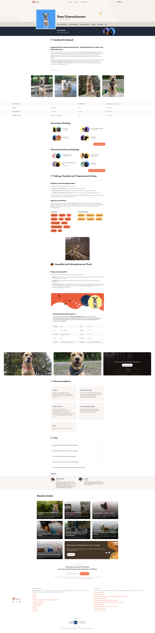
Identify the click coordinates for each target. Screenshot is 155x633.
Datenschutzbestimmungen (86, 578)
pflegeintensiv (59, 115)
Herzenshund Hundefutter (100, 610)
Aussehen (93, 24)
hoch (118, 103)
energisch (62, 215)
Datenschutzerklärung (88, 628)
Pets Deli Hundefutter (99, 592)
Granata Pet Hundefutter (99, 594)
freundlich (54, 215)
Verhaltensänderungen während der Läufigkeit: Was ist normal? (108, 602)
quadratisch (63, 342)
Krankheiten (100, 24)
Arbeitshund (90, 219)
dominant (66, 226)
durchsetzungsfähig (56, 226)
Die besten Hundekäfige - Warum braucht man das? (106, 606)
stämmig (68, 342)
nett (60, 230)
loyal (69, 215)
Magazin (70, 2)
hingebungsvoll (55, 223)
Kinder (92, 342)
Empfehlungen (83, 2)
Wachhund (81, 215)
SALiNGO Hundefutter (99, 604)
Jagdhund (99, 219)
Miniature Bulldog (37, 605)
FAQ (106, 24)
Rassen (76, 2)
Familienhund (90, 215)
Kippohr (68, 334)
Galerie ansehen (127, 365)
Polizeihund (99, 215)
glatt (62, 330)
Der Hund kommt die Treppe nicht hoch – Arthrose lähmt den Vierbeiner (110, 596)
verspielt (68, 219)
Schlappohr (63, 334)
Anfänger (89, 342)
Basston (34, 607)
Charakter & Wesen (73, 24)
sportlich (72, 342)
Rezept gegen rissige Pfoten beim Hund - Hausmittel (106, 600)
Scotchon (35, 596)
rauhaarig (65, 330)
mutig (61, 219)
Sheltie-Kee (35, 609)
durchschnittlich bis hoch (111, 103)
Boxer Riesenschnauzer (38, 603)
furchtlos (64, 223)
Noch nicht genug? (77, 564)
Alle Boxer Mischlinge (99, 144)
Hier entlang (71, 554)
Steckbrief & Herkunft (62, 24)
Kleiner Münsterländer (38, 601)
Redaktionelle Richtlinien (71, 628)
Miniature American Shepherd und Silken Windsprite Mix (46, 599)
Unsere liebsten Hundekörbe (100, 598)
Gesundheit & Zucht (84, 24)
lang (62, 338)
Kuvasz (34, 611)
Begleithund (81, 219)
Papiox (34, 597)
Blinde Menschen (97, 342)
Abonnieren (84, 573)
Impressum (80, 628)
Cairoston (35, 594)
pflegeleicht (53, 115)
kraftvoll (54, 230)
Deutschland (53, 107)
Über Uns (63, 628)
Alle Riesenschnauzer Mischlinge (96, 170)
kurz (62, 326)
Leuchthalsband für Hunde (100, 608)
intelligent (54, 219)
